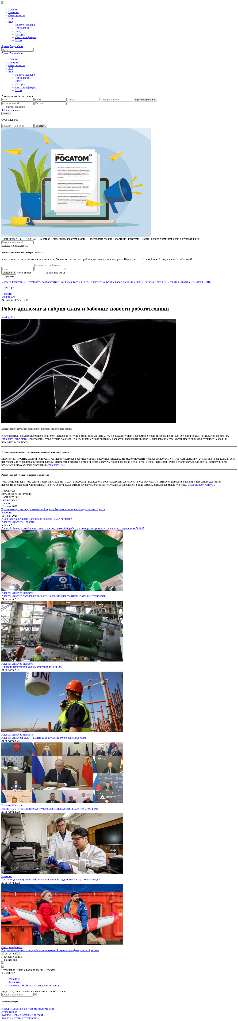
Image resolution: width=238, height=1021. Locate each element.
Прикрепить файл (54, 272)
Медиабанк (16, 46)
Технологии (22, 27)
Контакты (14, 982)
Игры (18, 40)
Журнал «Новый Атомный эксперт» (22, 1014)
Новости (13, 12)
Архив (5, 46)
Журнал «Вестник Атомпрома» (20, 1017)
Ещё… (12, 21)
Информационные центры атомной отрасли (27, 1008)
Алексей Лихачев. (12, 521)
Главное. (6, 503)
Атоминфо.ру (9, 1011)
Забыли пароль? (10, 110)
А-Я (10, 18)
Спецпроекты (16, 15)
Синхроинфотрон (25, 37)
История (20, 34)
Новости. (6, 293)
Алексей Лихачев (11, 592)
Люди (18, 31)
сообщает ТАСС (57, 464)
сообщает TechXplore (13, 438)
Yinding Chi (8, 296)
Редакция (14, 978)
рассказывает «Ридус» (201, 484)
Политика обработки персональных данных (34, 985)
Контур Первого (25, 24)
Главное (13, 9)
